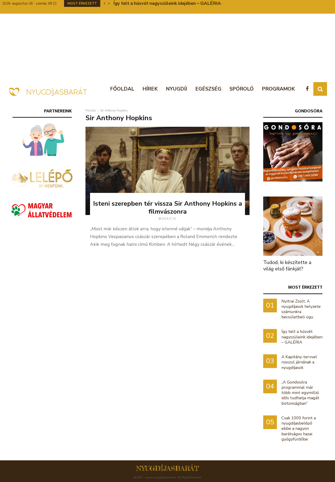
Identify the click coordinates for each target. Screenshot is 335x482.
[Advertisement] (167, 48)
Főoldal (122, 89)
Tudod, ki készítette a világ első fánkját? (287, 265)
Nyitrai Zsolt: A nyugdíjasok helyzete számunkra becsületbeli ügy (301, 309)
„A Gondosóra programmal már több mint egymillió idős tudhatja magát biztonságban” (300, 392)
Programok (278, 89)
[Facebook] (308, 89)
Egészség (208, 89)
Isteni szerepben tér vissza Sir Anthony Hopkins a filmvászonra (167, 207)
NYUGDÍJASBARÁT (167, 468)
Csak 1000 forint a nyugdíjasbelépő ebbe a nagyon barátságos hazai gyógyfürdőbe (298, 428)
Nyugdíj (176, 89)
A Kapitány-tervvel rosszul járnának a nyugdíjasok (166, 3)
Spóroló (241, 89)
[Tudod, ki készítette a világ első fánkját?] (292, 226)
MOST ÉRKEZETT (305, 287)
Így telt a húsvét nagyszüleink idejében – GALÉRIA (301, 337)
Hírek (150, 89)
